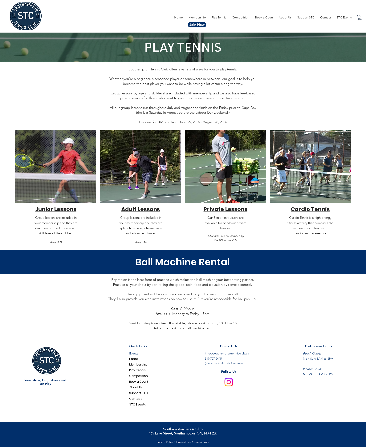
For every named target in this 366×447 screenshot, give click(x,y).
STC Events (137, 404)
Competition (138, 376)
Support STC (138, 393)
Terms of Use (183, 442)
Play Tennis (137, 370)
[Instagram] (228, 382)
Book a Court (138, 381)
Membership (138, 364)
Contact (135, 399)
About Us (136, 387)
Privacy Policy (201, 442)
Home (133, 359)
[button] (240, 17)
